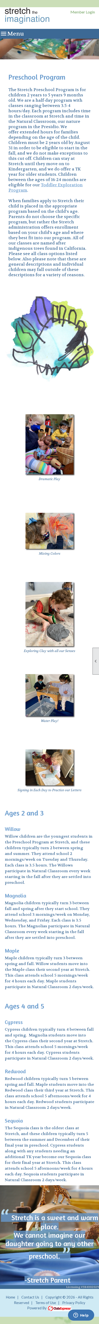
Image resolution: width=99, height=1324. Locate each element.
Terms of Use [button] (45, 1302)
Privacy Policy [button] (73, 1302)
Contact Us (30, 1297)
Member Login (82, 12)
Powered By (37, 1308)
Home (10, 1297)
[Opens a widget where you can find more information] (81, 1316)
